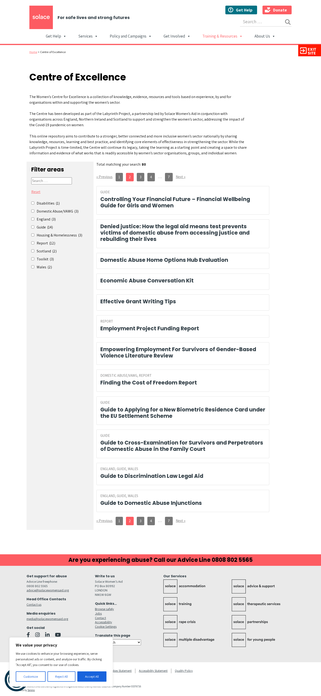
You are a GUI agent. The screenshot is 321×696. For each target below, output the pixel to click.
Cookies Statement (120, 671)
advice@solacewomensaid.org (48, 590)
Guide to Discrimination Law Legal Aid (151, 476)
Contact (100, 618)
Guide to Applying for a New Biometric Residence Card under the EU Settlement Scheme (182, 413)
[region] (61, 662)
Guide (45, 227)
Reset (35, 191)
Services (85, 36)
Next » (180, 176)
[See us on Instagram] (37, 634)
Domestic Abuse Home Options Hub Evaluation (164, 260)
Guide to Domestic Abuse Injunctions (151, 503)
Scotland (47, 251)
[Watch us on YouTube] (58, 634)
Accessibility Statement (153, 671)
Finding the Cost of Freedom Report (148, 382)
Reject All (61, 676)
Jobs (98, 613)
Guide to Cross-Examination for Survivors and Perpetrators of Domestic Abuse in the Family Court (181, 446)
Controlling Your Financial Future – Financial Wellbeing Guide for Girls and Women (175, 202)
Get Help (244, 10)
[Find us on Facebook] (28, 634)
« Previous (104, 176)
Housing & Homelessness (59, 235)
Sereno (31, 690)
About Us (262, 36)
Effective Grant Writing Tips (138, 301)
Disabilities (48, 203)
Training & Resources (219, 36)
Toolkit (45, 259)
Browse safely (104, 609)
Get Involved (174, 36)
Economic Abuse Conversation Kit (147, 280)
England (46, 219)
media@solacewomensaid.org (47, 618)
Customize (30, 676)
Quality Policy (184, 671)
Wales (44, 267)
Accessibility (103, 622)
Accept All (92, 676)
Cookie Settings (106, 626)
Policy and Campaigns (128, 36)
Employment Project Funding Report (149, 328)
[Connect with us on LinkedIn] (47, 634)
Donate (280, 10)
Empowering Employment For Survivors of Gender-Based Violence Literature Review (178, 352)
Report (46, 243)
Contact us (34, 604)
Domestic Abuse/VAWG (57, 211)
